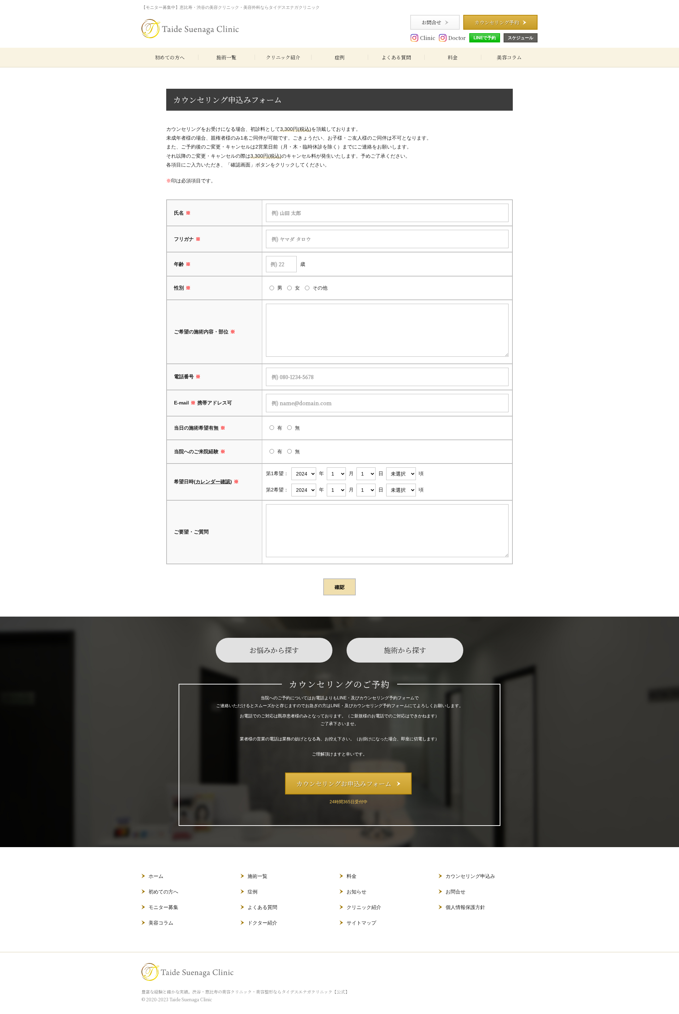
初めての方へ (170, 57)
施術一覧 (226, 57)
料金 (453, 57)
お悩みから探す (274, 650)
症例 (339, 57)
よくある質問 (396, 57)
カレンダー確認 (213, 481)
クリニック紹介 (283, 57)
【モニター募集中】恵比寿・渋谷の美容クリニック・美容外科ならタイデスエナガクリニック (230, 7)
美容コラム (509, 57)
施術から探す (405, 650)
